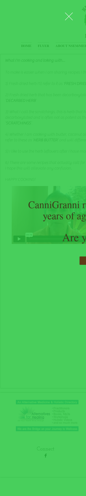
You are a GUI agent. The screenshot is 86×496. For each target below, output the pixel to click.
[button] (68, 16)
